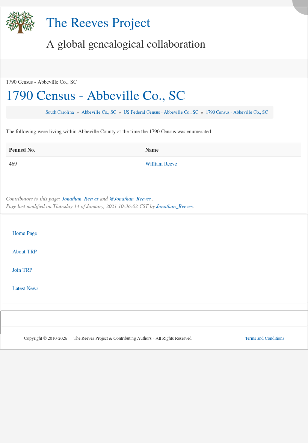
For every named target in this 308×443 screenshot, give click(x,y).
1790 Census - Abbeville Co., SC (95, 95)
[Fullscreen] (302, 5)
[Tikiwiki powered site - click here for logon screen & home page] (17, 22)
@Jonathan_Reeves (130, 198)
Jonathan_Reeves (80, 198)
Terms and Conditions (264, 338)
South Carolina (60, 112)
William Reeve (161, 163)
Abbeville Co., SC (99, 112)
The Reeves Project (98, 22)
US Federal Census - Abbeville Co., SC (161, 112)
